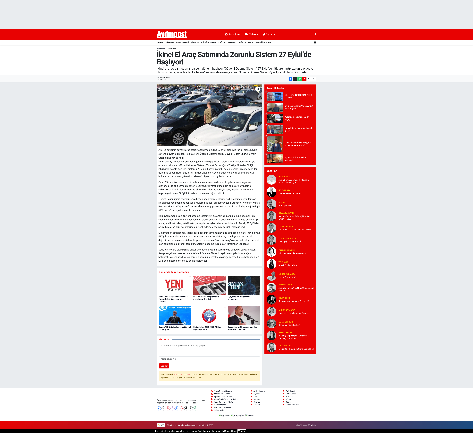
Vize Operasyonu (286, 205)
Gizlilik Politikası (292, 405)
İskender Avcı (285, 285)
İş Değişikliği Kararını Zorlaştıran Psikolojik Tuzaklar (294, 337)
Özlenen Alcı (285, 190)
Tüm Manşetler (220, 405)
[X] (163, 408)
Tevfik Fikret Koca (287, 238)
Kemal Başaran (286, 213)
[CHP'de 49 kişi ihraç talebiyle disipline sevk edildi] (209, 285)
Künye (288, 402)
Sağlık (256, 396)
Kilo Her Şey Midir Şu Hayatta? (293, 253)
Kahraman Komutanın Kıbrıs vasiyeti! (296, 229)
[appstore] (225, 415)
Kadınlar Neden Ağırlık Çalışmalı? (294, 301)
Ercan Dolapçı (286, 226)
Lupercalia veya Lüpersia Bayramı (294, 313)
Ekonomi (289, 396)
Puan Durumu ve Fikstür (224, 402)
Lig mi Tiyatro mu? (287, 277)
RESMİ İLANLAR (263, 42)
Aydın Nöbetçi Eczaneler (224, 391)
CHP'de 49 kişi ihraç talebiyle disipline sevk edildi (206, 298)
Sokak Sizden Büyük (288, 265)
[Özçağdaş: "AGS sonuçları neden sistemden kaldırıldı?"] (244, 315)
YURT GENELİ (182, 42)
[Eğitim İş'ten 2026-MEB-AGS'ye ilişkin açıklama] (209, 315)
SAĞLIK (222, 42)
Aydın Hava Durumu (222, 394)
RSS (162, 425)
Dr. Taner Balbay (287, 274)
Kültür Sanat (291, 394)
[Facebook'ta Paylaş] (290, 79)
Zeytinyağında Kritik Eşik (290, 241)
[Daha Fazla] (304, 79)
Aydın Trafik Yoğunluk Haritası (226, 399)
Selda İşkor (284, 298)
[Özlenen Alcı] (271, 191)
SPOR (250, 42)
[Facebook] (159, 408)
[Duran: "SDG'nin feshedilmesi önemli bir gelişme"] (175, 315)
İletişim (256, 405)
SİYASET (195, 42)
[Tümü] (313, 171)
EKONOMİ (232, 42)
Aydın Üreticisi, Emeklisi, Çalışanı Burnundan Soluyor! (294, 181)
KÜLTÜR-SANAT (208, 42)
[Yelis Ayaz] (271, 263)
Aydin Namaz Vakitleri (223, 396)
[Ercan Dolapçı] (271, 227)
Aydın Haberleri (259, 391)
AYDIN (160, 42)
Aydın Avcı (283, 202)
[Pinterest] (168, 408)
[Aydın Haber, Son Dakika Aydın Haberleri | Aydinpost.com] (172, 34)
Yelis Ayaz (283, 262)
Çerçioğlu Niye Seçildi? (289, 325)
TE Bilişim (312, 425)
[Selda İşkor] (271, 299)
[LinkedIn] (177, 408)
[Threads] (191, 408)
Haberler (161, 49)
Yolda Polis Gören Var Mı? (291, 193)
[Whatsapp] (195, 408)
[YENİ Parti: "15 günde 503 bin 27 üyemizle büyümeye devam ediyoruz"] (175, 285)
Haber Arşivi (219, 410)
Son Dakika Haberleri (222, 407)
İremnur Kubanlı (287, 250)
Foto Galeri (235, 34)
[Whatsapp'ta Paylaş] (299, 79)
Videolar (254, 34)
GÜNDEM (169, 42)
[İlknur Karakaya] (271, 311)
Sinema (256, 402)
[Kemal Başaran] (271, 216)
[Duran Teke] (271, 179)
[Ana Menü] (315, 42)
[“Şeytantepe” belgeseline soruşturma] (244, 285)
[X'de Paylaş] (295, 79)
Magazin (256, 399)
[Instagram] (172, 408)
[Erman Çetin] (271, 347)
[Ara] (315, 34)
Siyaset (256, 394)
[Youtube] (182, 408)
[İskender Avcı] (271, 287)
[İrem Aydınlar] (271, 335)
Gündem (172, 49)
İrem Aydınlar (285, 332)
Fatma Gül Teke (286, 322)
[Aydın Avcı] (271, 204)
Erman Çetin (285, 346)
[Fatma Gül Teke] (271, 323)
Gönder (164, 366)
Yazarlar (271, 34)
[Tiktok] (186, 408)
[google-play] (237, 415)
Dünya (288, 399)
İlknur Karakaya (287, 310)
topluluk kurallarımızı (183, 374)
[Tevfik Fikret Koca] (271, 239)
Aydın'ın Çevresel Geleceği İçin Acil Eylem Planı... (294, 217)
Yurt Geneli (290, 391)
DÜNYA (242, 42)
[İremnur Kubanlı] (271, 251)
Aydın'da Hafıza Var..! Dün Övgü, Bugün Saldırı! (296, 289)
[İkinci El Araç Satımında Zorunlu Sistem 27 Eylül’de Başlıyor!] (209, 115)
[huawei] (250, 415)
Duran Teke (284, 177)
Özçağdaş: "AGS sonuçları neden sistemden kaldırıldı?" (242, 328)
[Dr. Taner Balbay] (271, 275)
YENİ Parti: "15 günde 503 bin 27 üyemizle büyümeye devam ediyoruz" (173, 299)
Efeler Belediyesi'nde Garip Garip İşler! (296, 349)
